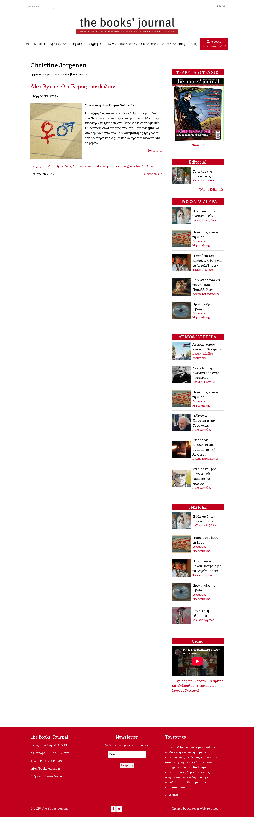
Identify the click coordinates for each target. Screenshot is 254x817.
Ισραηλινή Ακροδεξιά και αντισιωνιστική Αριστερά (203, 447)
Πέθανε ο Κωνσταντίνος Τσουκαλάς (203, 420)
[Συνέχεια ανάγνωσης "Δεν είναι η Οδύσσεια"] (182, 615)
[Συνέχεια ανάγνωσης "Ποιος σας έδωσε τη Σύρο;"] (182, 238)
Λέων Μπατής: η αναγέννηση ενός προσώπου (205, 372)
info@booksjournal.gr (45, 768)
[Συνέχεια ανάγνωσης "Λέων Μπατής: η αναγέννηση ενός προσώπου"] (182, 374)
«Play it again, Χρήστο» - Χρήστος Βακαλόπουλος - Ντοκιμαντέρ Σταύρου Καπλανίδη (197, 685)
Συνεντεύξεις (153, 174)
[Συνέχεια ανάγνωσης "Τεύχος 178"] (198, 109)
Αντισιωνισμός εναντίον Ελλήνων (206, 346)
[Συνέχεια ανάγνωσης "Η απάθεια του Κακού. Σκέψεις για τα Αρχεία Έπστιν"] (182, 262)
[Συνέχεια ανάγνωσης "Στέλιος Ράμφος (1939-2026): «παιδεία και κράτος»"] (182, 478)
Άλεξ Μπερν (73, 166)
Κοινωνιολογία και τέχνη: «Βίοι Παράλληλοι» (206, 284)
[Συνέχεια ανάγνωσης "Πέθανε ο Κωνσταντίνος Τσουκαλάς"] (182, 422)
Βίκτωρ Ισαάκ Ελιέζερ (205, 458)
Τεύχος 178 (198, 145)
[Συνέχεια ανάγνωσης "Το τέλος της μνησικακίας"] (182, 175)
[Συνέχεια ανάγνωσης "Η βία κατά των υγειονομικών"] (182, 215)
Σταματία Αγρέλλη (203, 619)
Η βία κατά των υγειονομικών (203, 213)
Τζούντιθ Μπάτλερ (96, 166)
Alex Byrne (56, 166)
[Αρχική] (30, 44)
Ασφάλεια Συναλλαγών (46, 776)
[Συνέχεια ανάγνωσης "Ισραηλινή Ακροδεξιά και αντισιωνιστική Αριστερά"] (182, 449)
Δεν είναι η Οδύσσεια (200, 613)
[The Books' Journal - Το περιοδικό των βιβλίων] (127, 24)
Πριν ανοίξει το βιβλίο (203, 306)
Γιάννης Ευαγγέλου (203, 381)
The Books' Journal (203, 180)
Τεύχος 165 (39, 166)
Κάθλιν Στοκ (144, 166)
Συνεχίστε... (155, 150)
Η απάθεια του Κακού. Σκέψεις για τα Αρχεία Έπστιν (207, 260)
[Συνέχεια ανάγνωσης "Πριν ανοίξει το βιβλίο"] (182, 310)
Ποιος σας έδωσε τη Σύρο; (205, 234)
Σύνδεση (222, 5)
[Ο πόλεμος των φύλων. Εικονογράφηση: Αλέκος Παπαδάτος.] (56, 131)
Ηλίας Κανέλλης (201, 429)
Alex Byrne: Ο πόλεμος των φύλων (72, 86)
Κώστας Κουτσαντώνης (205, 293)
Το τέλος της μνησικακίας (202, 173)
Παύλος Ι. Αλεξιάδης (204, 220)
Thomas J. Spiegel (203, 269)
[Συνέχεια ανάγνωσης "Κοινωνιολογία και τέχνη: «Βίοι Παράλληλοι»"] (182, 286)
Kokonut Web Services (202, 808)
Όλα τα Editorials (211, 189)
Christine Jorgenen (122, 166)
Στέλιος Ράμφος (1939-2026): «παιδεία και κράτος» (204, 476)
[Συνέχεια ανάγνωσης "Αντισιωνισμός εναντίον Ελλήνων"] (182, 350)
